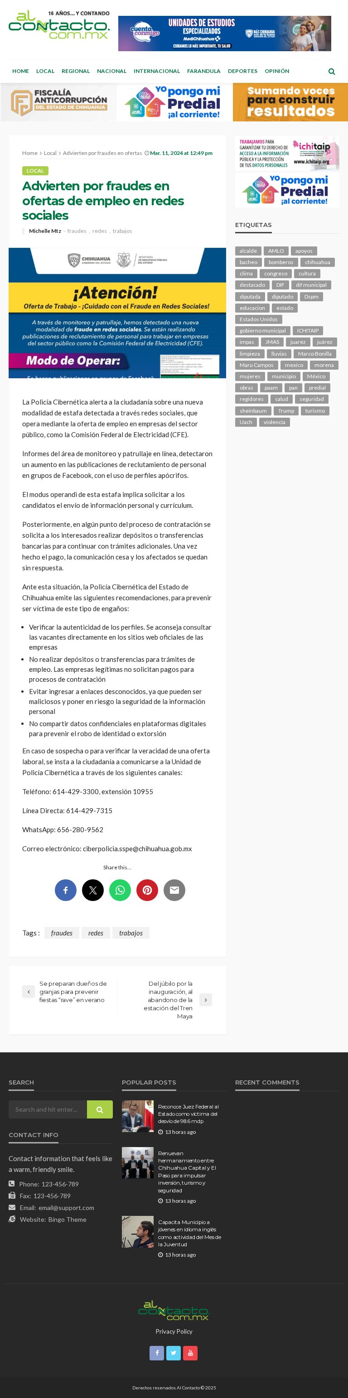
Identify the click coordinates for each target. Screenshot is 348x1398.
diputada (250, 296)
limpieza (250, 353)
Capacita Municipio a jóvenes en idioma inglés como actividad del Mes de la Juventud (189, 1233)
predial (317, 387)
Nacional (111, 70)
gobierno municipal (263, 330)
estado (284, 307)
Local (45, 70)
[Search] (331, 71)
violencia (274, 422)
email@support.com (66, 1207)
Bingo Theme (67, 1219)
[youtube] (190, 1353)
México (316, 376)
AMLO (276, 250)
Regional (76, 70)
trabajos (122, 231)
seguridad (312, 398)
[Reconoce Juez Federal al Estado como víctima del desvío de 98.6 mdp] (138, 1116)
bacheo (248, 262)
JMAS (272, 341)
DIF (280, 284)
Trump (286, 410)
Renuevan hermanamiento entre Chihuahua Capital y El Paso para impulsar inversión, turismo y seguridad (187, 1172)
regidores (252, 398)
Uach (246, 422)
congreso (275, 273)
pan (293, 387)
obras (246, 387)
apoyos (304, 250)
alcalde (248, 250)
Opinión (277, 70)
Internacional (157, 70)
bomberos (281, 262)
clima (246, 273)
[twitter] (173, 1353)
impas (247, 341)
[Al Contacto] (59, 24)
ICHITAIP (308, 330)
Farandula (204, 70)
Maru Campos (257, 365)
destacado (252, 284)
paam (271, 387)
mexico (294, 365)
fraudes (77, 231)
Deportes (242, 70)
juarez (298, 341)
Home (20, 70)
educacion (252, 307)
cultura (307, 273)
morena (324, 365)
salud (281, 398)
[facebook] (157, 1353)
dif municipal (311, 284)
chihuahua (317, 262)
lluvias (279, 353)
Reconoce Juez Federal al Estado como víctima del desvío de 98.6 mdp (188, 1114)
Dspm (311, 296)
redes (99, 231)
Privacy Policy (174, 1331)
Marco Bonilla (315, 353)
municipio (284, 376)
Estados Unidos (259, 319)
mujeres (250, 376)
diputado (282, 296)
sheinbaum (253, 410)
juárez (325, 341)
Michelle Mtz (45, 231)
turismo (315, 410)
